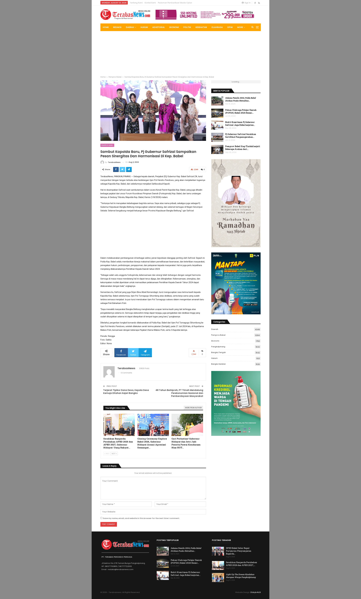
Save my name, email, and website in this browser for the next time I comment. (141, 518)
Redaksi (117, 27)
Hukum (144, 27)
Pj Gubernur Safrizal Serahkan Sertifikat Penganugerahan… (240, 135)
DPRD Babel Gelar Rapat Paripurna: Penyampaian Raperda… (238, 551)
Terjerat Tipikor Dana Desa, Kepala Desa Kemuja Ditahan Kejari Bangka (126, 392)
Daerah (130, 27)
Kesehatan (201, 27)
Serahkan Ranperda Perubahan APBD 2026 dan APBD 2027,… (241, 564)
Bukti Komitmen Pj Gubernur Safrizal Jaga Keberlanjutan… (240, 123)
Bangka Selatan (218, 364)
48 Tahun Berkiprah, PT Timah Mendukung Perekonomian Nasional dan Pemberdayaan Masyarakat (179, 393)
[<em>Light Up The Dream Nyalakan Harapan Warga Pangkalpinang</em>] (218, 577)
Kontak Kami (150, 2)
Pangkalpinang (218, 346)
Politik (187, 27)
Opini (230, 27)
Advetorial (158, 27)
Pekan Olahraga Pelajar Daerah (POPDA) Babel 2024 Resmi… (241, 111)
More (240, 27)
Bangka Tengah (218, 352)
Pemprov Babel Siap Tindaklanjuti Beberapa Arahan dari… (242, 147)
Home (106, 27)
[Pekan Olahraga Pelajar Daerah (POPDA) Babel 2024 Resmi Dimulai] (217, 113)
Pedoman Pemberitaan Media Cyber (175, 2)
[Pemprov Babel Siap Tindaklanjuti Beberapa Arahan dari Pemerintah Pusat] (217, 149)
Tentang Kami (136, 2)
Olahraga (217, 27)
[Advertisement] (180, 52)
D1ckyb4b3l (255, 592)
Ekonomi (174, 27)
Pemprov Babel (107, 145)
